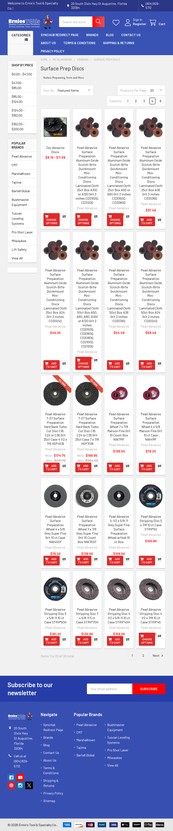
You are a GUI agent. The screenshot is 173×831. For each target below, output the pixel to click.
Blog (110, 35)
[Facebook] (11, 777)
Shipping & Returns (118, 43)
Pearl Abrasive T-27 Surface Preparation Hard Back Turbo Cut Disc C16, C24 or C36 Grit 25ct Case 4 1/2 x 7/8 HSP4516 (55, 428)
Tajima (16, 182)
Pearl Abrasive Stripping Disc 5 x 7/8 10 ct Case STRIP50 (151, 522)
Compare (64, 216)
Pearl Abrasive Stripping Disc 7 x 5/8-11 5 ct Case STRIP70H (87, 615)
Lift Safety (19, 249)
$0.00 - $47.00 (22, 74)
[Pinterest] (11, 785)
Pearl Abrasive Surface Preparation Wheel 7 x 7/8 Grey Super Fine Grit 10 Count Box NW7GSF (87, 529)
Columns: (116, 101)
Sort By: (49, 90)
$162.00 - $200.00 (18, 126)
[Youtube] (20, 777)
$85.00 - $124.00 (17, 99)
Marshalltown (21, 174)
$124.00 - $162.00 (18, 112)
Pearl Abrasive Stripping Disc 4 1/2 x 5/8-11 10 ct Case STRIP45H (119, 615)
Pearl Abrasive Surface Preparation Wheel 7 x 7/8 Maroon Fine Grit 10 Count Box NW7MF (118, 426)
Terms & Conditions (79, 43)
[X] (29, 785)
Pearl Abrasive (22, 156)
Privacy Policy (52, 51)
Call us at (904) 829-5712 (21, 761)
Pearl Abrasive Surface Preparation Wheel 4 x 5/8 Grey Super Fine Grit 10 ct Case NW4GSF (55, 529)
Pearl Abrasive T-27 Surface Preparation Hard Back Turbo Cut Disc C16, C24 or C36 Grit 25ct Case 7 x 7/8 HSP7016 (87, 428)
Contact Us (131, 35)
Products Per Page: (134, 90)
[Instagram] (20, 785)
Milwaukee (19, 241)
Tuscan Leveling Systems (18, 218)
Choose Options (51, 221)
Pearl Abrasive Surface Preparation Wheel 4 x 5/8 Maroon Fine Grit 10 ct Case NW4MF (150, 426)
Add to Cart (147, 221)
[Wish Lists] (117, 22)
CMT (15, 165)
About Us (48, 43)
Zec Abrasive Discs (55, 150)
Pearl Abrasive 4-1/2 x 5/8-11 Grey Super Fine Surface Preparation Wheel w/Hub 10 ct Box (119, 529)
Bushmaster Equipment (20, 202)
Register (139, 24)
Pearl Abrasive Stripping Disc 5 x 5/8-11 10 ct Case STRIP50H (55, 615)
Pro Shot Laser (22, 232)
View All (17, 258)
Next (156, 655)
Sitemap (49, 801)
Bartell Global (21, 191)
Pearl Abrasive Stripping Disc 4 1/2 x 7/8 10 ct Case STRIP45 (150, 615)
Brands (92, 35)
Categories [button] (21, 35)
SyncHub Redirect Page (60, 35)
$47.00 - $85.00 (17, 85)
